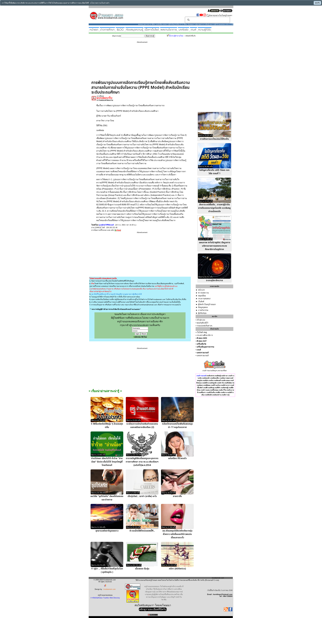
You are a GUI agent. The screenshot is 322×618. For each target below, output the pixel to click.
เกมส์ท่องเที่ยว (214, 378)
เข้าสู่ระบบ (201, 320)
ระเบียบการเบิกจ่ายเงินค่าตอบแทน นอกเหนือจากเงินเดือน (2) (142, 425)
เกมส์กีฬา (217, 388)
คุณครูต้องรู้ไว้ (202, 323)
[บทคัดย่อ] (183, 31)
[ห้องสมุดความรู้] (134, 31)
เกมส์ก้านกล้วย (215, 385)
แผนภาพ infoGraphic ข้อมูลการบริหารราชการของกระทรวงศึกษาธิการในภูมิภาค (214, 246)
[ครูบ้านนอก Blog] (120, 31)
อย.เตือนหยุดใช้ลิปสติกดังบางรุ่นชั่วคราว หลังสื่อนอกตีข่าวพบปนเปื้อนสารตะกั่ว (177, 534)
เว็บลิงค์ (201, 301)
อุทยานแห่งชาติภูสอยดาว (106, 530)
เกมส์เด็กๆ (205, 383)
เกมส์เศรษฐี (224, 388)
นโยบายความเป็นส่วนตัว (99, 3)
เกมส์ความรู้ (225, 395)
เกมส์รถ (211, 380)
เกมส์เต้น (205, 380)
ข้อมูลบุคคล (203, 307)
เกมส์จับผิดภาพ (229, 383)
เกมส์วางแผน (205, 390)
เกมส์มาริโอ (222, 390)
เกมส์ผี (205, 388)
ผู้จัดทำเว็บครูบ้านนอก (207, 304)
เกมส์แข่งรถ (210, 376)
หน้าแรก (201, 290)
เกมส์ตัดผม (206, 385)
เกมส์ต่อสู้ (218, 376)
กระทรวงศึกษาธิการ (205, 335)
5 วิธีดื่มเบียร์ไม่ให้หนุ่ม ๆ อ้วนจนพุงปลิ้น (107, 425)
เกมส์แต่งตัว (206, 378)
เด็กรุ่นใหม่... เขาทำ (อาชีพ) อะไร (142, 496)
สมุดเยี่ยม (202, 296)
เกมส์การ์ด (220, 383)
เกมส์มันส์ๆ (208, 395)
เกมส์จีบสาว (202, 392)
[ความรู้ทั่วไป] (205, 31)
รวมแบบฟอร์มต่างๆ (204, 326)
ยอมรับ (317, 3)
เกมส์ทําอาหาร (225, 385)
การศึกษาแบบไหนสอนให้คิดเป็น (214, 139)
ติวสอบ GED (202, 338)
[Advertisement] (142, 62)
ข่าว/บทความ (203, 293)
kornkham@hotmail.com (148, 305)
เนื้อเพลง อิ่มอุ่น (142, 568)
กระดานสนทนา (204, 299)
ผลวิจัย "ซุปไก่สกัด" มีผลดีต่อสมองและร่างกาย (107, 498)
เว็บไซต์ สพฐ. (202, 332)
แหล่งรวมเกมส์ (203, 353)
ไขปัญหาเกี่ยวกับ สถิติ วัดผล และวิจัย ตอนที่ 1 (214, 171)
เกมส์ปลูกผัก (213, 383)
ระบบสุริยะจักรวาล (214, 280)
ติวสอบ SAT (202, 341)
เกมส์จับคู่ (211, 388)
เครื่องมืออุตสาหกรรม (205, 347)
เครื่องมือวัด (201, 344)
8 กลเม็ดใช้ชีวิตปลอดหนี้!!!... (142, 530)
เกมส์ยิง (217, 392)
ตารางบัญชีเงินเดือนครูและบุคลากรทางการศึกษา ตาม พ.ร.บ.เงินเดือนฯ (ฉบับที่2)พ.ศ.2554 (142, 462)
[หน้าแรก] (94, 31)
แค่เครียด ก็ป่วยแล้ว (177, 458)
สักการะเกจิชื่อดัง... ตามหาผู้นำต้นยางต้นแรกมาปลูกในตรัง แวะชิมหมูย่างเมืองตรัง (214, 208)
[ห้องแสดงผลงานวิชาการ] (168, 31)
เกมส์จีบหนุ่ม (214, 390)
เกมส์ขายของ (225, 380)
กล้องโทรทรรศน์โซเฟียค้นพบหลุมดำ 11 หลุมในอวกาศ (177, 425)
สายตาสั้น (177, 496)
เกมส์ (199, 350)
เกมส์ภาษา (224, 376)
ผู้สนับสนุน (202, 313)
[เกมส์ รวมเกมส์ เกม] (193, 31)
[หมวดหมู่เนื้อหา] (151, 31)
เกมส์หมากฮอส (225, 378)
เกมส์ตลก (200, 385)
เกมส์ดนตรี (217, 380)
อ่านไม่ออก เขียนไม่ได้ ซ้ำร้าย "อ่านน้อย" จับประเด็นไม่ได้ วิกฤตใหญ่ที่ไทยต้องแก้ (107, 462)
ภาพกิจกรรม (203, 310)
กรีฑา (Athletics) (177, 568)
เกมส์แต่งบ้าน (216, 395)
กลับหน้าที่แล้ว (190, 36)
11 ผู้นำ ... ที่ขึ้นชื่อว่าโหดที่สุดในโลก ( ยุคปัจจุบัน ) (107, 570)
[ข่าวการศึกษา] (107, 31)
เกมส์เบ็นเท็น (211, 392)
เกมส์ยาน (224, 392)
